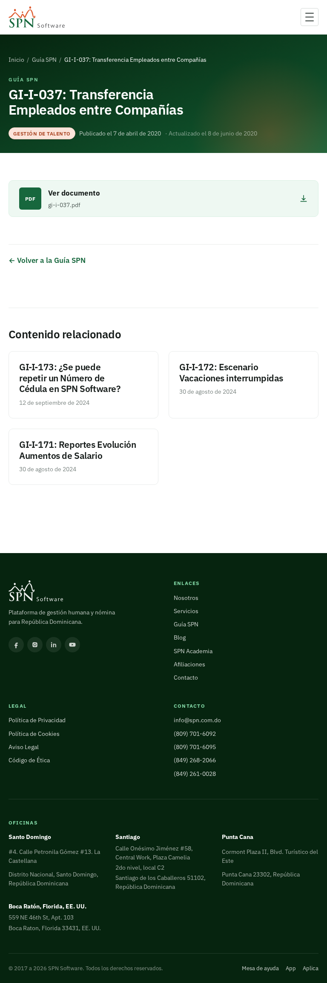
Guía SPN (44, 59)
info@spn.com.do (197, 720)
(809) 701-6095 (195, 747)
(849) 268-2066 (195, 760)
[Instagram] (35, 644)
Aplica (310, 968)
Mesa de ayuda (260, 968)
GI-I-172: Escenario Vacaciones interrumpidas (231, 372)
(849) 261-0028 (195, 774)
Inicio (16, 59)
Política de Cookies (34, 734)
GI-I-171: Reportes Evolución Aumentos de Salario (77, 450)
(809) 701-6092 (195, 734)
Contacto (186, 677)
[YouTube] (72, 644)
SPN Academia (193, 651)
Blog (180, 637)
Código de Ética (29, 760)
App (291, 968)
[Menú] (309, 17)
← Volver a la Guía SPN (47, 260)
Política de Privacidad (37, 720)
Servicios (186, 611)
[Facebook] (16, 644)
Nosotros (186, 598)
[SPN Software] (37, 17)
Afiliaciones (189, 664)
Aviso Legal (24, 747)
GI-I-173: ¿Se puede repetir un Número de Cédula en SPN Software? (69, 378)
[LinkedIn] (53, 644)
